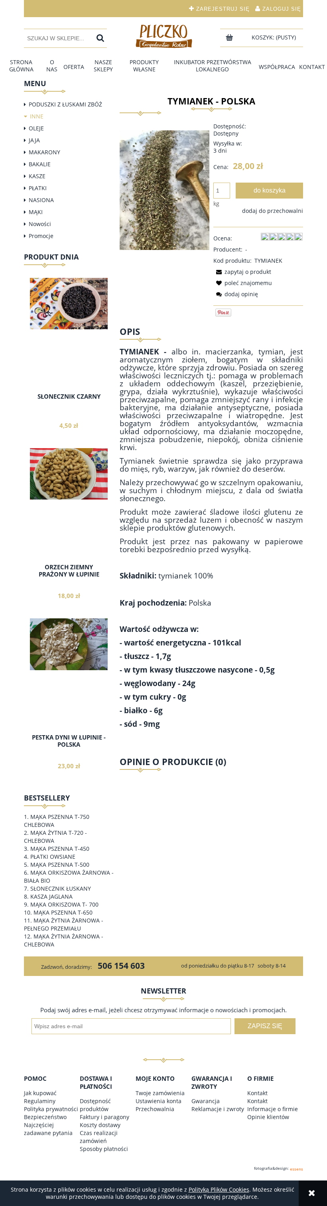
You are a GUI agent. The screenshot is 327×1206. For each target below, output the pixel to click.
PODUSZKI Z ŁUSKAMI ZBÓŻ (65, 104)
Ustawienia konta (158, 1101)
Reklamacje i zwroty (217, 1109)
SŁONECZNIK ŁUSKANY (60, 888)
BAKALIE (40, 164)
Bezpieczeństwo (45, 1117)
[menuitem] (21, 66)
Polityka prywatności (51, 1109)
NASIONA (41, 200)
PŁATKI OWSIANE (52, 856)
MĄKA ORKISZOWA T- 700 (64, 904)
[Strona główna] (163, 36)
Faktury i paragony (104, 1117)
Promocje (41, 236)
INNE (36, 116)
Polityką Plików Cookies (219, 1189)
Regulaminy (39, 1101)
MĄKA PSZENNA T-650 (63, 912)
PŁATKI (38, 188)
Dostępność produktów (95, 1105)
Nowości (40, 224)
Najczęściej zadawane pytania (48, 1129)
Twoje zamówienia (160, 1093)
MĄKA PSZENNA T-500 (59, 864)
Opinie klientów (268, 1117)
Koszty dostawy (100, 1125)
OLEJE (36, 128)
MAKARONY (44, 152)
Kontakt (257, 1093)
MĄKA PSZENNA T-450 (59, 848)
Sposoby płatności (104, 1149)
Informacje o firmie (272, 1109)
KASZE (37, 176)
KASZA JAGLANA (51, 896)
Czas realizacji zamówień (99, 1137)
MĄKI (36, 212)
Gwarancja (205, 1101)
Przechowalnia (155, 1109)
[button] (242, 271)
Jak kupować (40, 1093)
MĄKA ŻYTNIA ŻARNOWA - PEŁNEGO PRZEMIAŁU (63, 924)
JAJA (34, 140)
